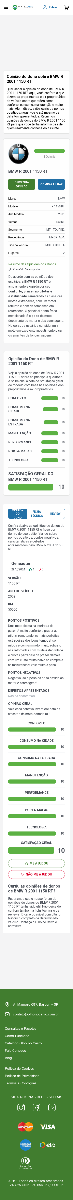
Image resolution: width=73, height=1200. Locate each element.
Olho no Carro (44, 922)
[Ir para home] (23, 7)
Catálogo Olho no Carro (23, 1043)
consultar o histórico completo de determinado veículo (34, 918)
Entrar (53, 7)
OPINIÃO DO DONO (18, 514)
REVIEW (55, 513)
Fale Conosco (15, 1050)
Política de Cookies (19, 1068)
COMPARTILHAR (51, 184)
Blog (8, 1058)
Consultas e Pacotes (20, 1028)
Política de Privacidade (22, 1076)
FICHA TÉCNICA (36, 513)
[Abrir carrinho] (6, 7)
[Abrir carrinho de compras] (67, 7)
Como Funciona (17, 1036)
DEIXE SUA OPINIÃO (22, 184)
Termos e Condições (20, 1083)
